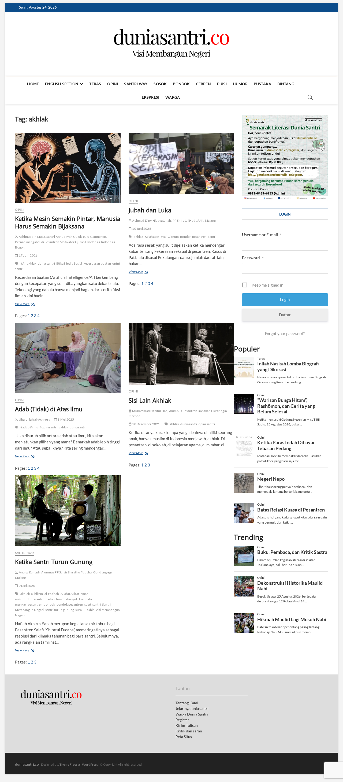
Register (182, 719)
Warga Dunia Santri (192, 714)
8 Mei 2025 (65, 419)
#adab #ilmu (29, 427)
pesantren (35, 604)
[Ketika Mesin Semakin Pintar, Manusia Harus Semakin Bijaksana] (67, 168)
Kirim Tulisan (187, 725)
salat (87, 604)
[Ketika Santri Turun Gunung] (67, 510)
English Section (61, 83)
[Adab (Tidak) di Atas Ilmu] (67, 358)
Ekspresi (150, 97)
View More (23, 304)
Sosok (160, 83)
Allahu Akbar (70, 594)
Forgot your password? (285, 333)
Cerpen (203, 83)
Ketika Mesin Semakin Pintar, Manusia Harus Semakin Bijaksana (67, 222)
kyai (163, 237)
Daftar (285, 314)
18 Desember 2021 (146, 424)
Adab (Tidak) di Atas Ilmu (49, 409)
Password (253, 257)
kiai (81, 599)
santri (212, 237)
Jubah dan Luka (150, 210)
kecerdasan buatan (97, 263)
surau (79, 610)
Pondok (181, 83)
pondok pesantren (193, 237)
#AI (23, 263)
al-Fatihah (51, 594)
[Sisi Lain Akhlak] (181, 353)
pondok (49, 604)
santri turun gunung (59, 610)
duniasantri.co (27, 764)
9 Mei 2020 (26, 586)
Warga (172, 97)
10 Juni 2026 (141, 229)
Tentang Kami (187, 703)
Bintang (285, 83)
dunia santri (46, 263)
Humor (240, 83)
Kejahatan (152, 237)
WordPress (90, 764)
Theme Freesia (69, 764)
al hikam (37, 594)
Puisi (222, 83)
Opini (112, 83)
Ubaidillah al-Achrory (34, 419)
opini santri (207, 424)
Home (33, 83)
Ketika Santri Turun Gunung (53, 562)
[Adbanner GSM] (285, 117)
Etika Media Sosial (69, 263)
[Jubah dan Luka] (181, 163)
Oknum (173, 237)
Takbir (89, 610)
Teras (95, 83)
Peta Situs (184, 736)
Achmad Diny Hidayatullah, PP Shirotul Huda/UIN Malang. (174, 220)
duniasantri (78, 427)
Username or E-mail (262, 234)
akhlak (31, 263)
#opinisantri (48, 427)
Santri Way (135, 83)
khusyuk (72, 599)
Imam (60, 599)
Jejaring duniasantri (192, 708)
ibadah (50, 599)
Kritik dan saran (189, 731)
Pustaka (262, 83)
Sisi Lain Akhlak (150, 400)
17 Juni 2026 (28, 255)
